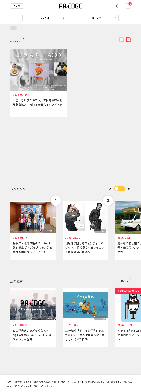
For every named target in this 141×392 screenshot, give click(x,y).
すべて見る (120, 281)
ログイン (17, 6)
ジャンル (45, 18)
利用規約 (34, 385)
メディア (96, 18)
